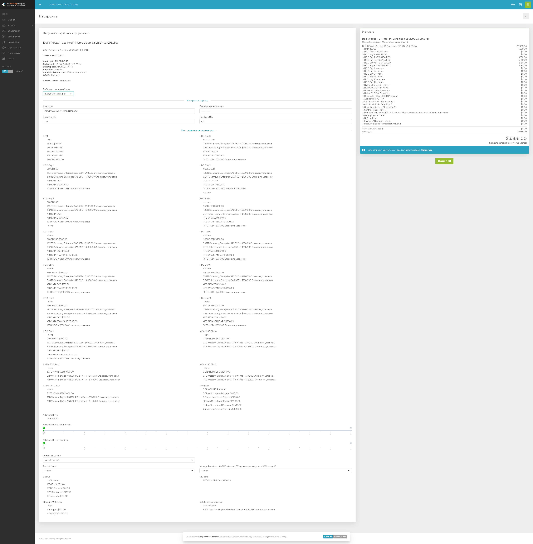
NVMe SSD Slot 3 (51, 385)
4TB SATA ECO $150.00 (214, 218)
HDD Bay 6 (204, 231)
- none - (207, 192)
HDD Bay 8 (205, 265)
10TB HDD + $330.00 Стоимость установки (224, 159)
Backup (46, 477)
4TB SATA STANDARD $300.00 (218, 222)
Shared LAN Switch (52, 502)
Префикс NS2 (206, 117)
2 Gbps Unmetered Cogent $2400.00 (221, 397)
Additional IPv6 (50, 415)
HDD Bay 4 (205, 198)
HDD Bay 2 (204, 165)
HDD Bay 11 (49, 331)
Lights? (13, 71)
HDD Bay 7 (48, 265)
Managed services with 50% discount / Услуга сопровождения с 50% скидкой (237, 466)
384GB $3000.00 (55, 151)
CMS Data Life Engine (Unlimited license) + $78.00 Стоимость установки (239, 509)
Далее (443, 161)
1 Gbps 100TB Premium (214, 389)
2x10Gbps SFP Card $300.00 (217, 480)
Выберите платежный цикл (56, 89)
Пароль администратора (211, 106)
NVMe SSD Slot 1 (51, 364)
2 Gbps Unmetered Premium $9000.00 (222, 409)
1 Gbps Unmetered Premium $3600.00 (222, 405)
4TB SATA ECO (210, 151)
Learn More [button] (340, 536)
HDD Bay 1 (48, 165)
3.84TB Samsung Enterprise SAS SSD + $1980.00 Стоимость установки (238, 147)
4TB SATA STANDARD (214, 155)
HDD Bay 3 (48, 198)
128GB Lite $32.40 (55, 484)
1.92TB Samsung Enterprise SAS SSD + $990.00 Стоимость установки (237, 143)
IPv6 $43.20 (52, 418)
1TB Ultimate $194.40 (57, 496)
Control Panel (49, 466)
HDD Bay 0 (205, 136)
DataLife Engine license (210, 502)
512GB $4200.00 (54, 155)
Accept (328, 536)
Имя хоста (48, 106)
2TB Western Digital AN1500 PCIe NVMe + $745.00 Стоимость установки (239, 343)
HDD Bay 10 (205, 298)
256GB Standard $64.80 (58, 488)
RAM (45, 136)
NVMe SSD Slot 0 (208, 331)
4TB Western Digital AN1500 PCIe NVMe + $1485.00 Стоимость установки (239, 346)
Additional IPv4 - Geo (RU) (55, 440)
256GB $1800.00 (54, 147)
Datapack (204, 385)
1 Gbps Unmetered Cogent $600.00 (220, 393)
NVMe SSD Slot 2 (207, 364)
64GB (49, 139)
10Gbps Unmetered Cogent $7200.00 (222, 401)
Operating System (52, 455)
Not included (52, 480)
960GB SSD (209, 139)
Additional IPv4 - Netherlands (57, 424)
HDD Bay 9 (48, 298)
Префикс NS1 (49, 117)
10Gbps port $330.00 (56, 513)
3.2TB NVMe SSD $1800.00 (216, 338)
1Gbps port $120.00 (56, 509)
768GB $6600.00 (55, 159)
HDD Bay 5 (48, 231)
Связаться (426, 150)
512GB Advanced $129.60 (58, 492)
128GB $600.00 (54, 143)
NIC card (203, 477)
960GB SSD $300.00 (213, 206)
